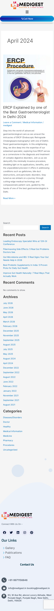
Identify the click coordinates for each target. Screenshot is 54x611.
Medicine (7, 436)
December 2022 (11, 368)
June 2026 (8, 307)
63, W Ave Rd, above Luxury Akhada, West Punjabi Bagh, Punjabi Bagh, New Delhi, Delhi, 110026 (29, 598)
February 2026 (10, 326)
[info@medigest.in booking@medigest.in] (4, 588)
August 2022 (9, 377)
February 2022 (10, 386)
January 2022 (9, 391)
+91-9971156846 (17, 580)
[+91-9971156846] (4, 580)
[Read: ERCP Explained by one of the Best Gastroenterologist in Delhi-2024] (27, 78)
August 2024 (9, 358)
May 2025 (8, 354)
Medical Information (32, 122)
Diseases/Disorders (12, 417)
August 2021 (9, 404)
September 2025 (11, 340)
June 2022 (8, 382)
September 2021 (11, 400)
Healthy (7, 426)
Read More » (9, 198)
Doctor (6, 422)
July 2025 (8, 349)
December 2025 (11, 331)
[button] (27, 12)
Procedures (8, 445)
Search (6, 223)
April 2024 (8, 363)
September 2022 (11, 372)
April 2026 (8, 317)
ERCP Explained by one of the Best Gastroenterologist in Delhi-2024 (26, 112)
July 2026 (8, 303)
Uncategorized (10, 450)
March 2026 (9, 321)
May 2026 (8, 312)
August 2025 (9, 344)
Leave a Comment (12, 122)
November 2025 (11, 335)
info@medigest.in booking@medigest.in (29, 588)
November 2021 (10, 395)
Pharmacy (8, 440)
